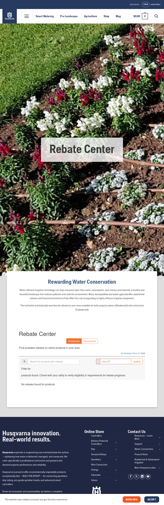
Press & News (141, 454)
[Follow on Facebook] (130, 476)
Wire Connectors (99, 464)
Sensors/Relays (98, 454)
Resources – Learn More (144, 437)
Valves (94, 480)
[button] (146, 4)
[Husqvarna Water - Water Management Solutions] (10, 16)
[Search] (156, 16)
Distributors (134, 4)
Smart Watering (45, 16)
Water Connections (144, 449)
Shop (106, 16)
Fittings (94, 469)
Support (138, 443)
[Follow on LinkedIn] (142, 476)
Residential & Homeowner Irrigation (147, 461)
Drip (93, 449)
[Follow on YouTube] (148, 476)
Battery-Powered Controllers (99, 442)
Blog (118, 16)
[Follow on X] (136, 476)
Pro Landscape (69, 16)
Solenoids (95, 474)
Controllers (96, 435)
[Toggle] (116, 442)
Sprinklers (96, 459)
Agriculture (90, 16)
